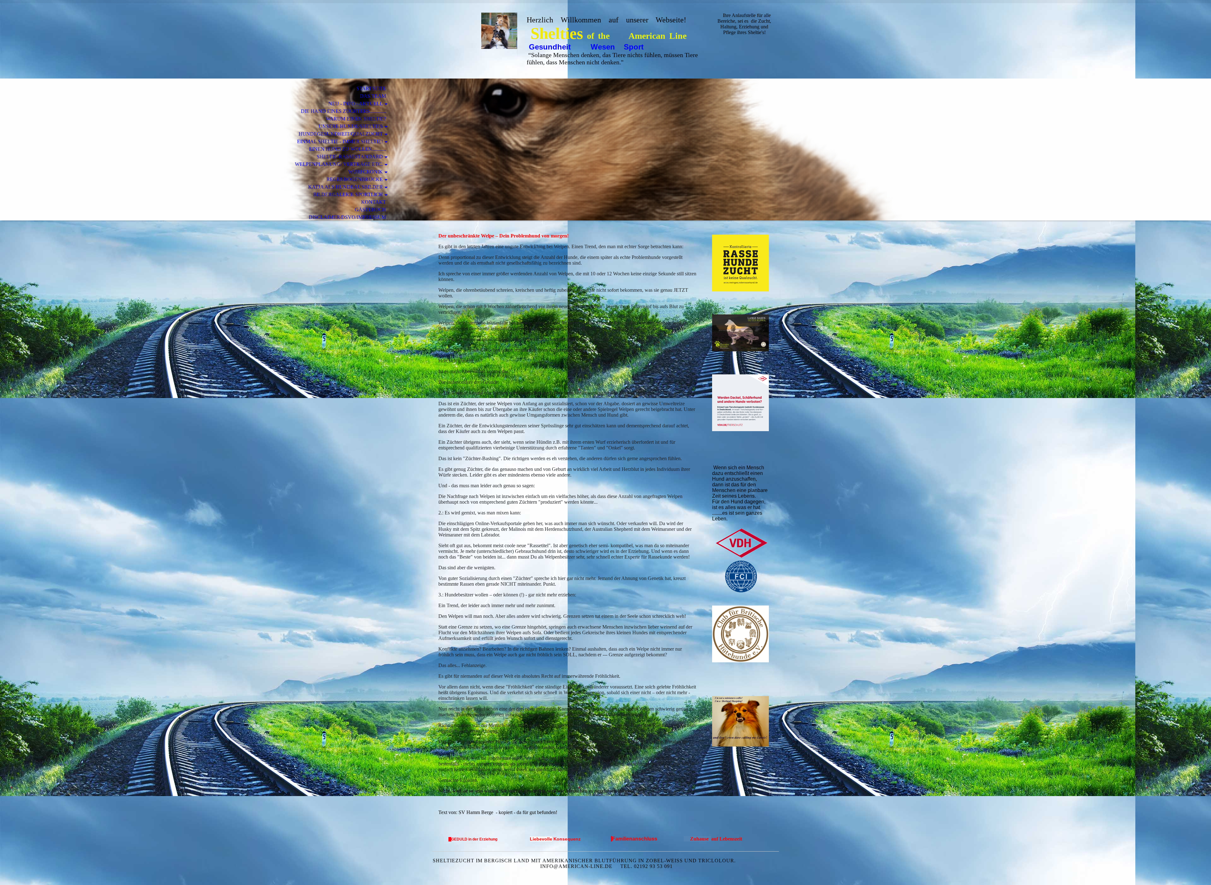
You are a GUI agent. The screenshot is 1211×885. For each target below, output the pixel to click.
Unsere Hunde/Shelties (351, 126)
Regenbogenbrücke (354, 179)
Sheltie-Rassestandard (350, 156)
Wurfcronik (365, 171)
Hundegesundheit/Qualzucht (341, 134)
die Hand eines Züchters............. (343, 111)
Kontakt (373, 202)
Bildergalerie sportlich (348, 194)
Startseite (371, 88)
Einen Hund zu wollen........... (347, 149)
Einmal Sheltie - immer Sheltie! (340, 141)
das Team (373, 96)
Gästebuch (370, 209)
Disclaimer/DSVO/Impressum (347, 217)
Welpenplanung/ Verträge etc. (339, 164)
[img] (474, 31)
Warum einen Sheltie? (356, 118)
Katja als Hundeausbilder (345, 187)
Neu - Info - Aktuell (355, 103)
